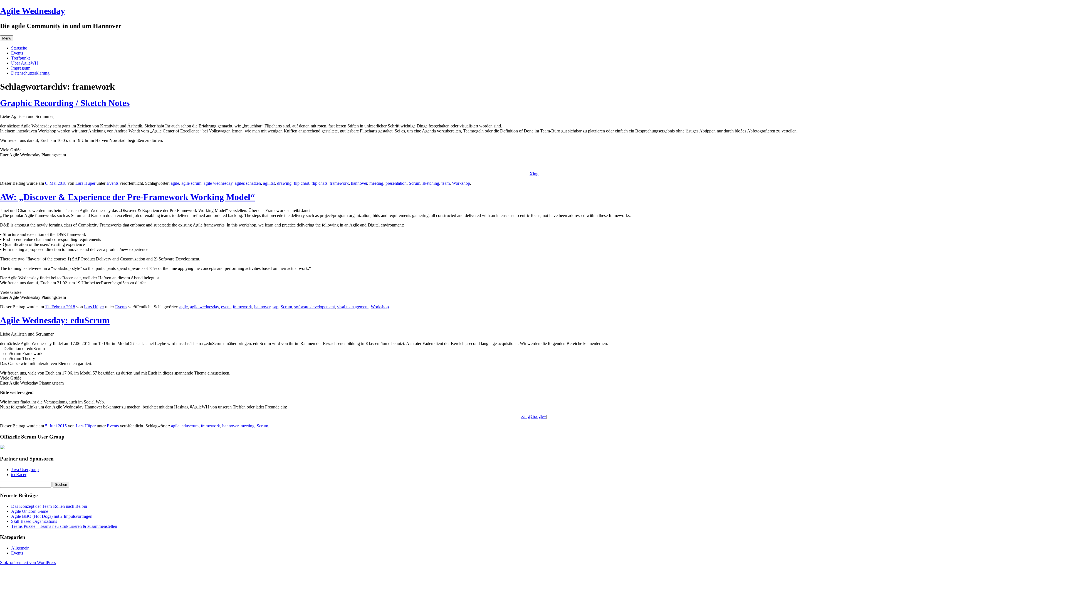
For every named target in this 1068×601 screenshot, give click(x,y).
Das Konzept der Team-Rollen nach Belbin (49, 506)
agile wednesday (218, 183)
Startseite (19, 48)
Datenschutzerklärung (30, 73)
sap (275, 306)
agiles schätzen (248, 183)
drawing (284, 183)
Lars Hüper (85, 183)
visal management (353, 306)
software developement (314, 306)
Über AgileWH (24, 63)
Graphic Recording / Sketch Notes (65, 103)
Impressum (20, 68)
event (226, 306)
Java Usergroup (25, 469)
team (445, 183)
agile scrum (191, 183)
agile (175, 183)
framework (339, 183)
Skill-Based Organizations (34, 521)
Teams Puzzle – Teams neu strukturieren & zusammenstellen (64, 526)
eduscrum (190, 425)
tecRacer (18, 474)
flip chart (301, 183)
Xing (534, 173)
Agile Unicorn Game (29, 511)
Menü (6, 38)
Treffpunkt (20, 58)
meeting (376, 183)
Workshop (461, 183)
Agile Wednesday (32, 11)
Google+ (538, 416)
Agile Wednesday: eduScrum (55, 320)
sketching (430, 183)
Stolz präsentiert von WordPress (28, 562)
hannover (359, 183)
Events (17, 53)
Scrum (414, 183)
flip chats (319, 183)
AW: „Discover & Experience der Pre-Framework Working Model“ (127, 197)
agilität (269, 183)
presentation (396, 183)
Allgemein (20, 548)
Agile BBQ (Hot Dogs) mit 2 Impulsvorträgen (51, 516)
